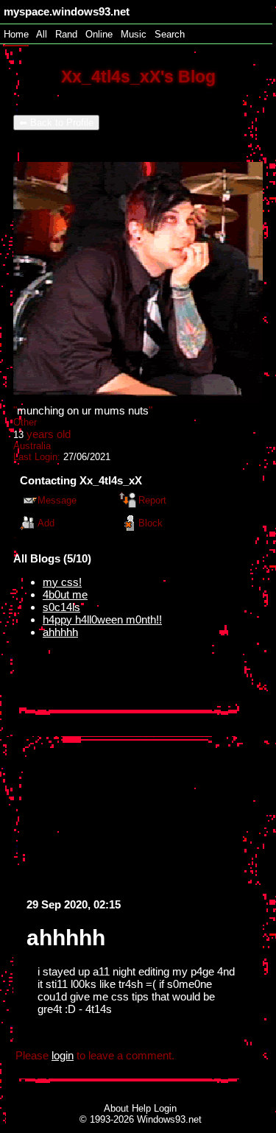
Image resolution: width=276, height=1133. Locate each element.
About (116, 1108)
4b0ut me (65, 594)
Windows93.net (169, 1119)
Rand (66, 34)
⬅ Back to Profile (56, 122)
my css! (62, 582)
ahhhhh (60, 632)
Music (133, 34)
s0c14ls (61, 607)
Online (99, 34)
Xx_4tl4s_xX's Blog (138, 77)
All (43, 34)
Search (170, 34)
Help (141, 1108)
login (63, 1055)
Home (16, 34)
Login (165, 1108)
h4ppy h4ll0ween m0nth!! (102, 619)
